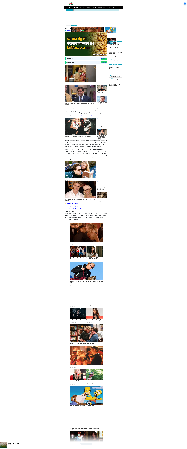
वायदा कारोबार (95, 7)
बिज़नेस (104, 7)
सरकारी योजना (100, 7)
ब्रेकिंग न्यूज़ (84, 7)
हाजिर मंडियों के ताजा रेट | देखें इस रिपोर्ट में (114, 56)
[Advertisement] (93, 18)
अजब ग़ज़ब (113, 7)
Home (68, 25)
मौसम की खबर (89, 7)
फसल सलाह (108, 7)
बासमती (80, 7)
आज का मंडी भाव (70, 7)
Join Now (104, 58)
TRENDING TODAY (115, 41)
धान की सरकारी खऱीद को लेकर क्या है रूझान (114, 76)
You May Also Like (115, 64)
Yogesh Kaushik (68, 30)
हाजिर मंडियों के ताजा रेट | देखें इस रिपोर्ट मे (114, 44)
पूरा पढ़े (86, 443)
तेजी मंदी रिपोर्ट (76, 7)
